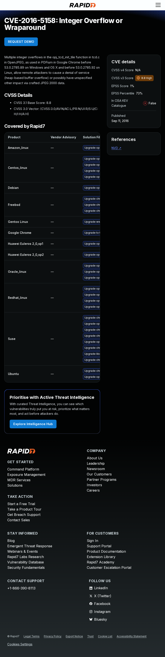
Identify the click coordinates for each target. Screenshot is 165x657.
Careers (93, 490)
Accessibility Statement (132, 636)
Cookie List (105, 636)
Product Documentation (106, 551)
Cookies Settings (19, 644)
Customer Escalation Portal (109, 567)
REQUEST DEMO (21, 42)
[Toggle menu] (158, 5)
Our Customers (99, 474)
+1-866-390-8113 (21, 588)
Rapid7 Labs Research (25, 557)
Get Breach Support (23, 514)
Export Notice (74, 636)
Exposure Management (26, 474)
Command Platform (23, 469)
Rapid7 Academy (100, 562)
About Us (94, 458)
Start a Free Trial (21, 504)
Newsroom (96, 469)
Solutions (15, 485)
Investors (94, 485)
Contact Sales (18, 520)
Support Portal (99, 546)
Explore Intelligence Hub (33, 424)
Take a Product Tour (24, 509)
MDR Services (19, 480)
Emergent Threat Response (29, 546)
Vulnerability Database (25, 562)
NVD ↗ (116, 148)
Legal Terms (32, 636)
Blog (11, 540)
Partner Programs (101, 479)
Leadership (96, 463)
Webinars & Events (22, 551)
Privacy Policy (52, 636)
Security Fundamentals (26, 567)
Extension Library (101, 557)
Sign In (92, 540)
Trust (90, 636)
